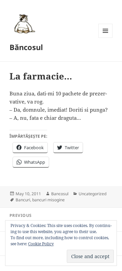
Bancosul (59, 194)
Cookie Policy (41, 244)
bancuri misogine (48, 200)
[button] (23, 23)
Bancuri (23, 200)
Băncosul (26, 47)
